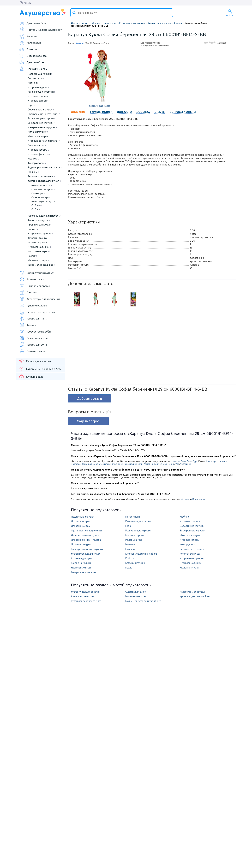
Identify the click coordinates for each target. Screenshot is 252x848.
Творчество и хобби (39, 331)
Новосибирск (130, 464)
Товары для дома (37, 344)
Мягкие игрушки (38, 131)
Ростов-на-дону (151, 464)
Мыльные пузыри (38, 260)
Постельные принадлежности (45, 29)
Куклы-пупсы (39, 193)
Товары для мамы (37, 318)
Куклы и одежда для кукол (44, 180)
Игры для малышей (39, 246)
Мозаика (33, 158)
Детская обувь (35, 62)
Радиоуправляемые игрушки (45, 167)
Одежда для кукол (42, 197)
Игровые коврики (39, 96)
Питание (32, 292)
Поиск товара (74, 12)
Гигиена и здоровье (39, 285)
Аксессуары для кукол (43, 201)
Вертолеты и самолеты (41, 176)
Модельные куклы (41, 185)
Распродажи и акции (38, 361)
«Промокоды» (198, 499)
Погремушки (36, 78)
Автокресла (34, 42)
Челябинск (185, 464)
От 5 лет (36, 209)
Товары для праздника (41, 264)
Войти (229, 15)
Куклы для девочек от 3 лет (86, 601)
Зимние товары (36, 279)
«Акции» (185, 499)
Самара (163, 464)
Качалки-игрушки (38, 237)
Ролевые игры (37, 145)
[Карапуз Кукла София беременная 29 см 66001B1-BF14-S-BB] (99, 76)
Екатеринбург (109, 464)
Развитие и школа (37, 338)
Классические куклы (43, 189)
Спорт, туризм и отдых (40, 272)
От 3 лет (36, 205)
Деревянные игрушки (41, 109)
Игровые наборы (38, 149)
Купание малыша (37, 305)
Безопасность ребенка (41, 311)
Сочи (140, 464)
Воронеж (97, 464)
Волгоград (87, 464)
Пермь (171, 464)
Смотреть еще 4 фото (99, 106)
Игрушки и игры (37, 68)
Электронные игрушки (41, 122)
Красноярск (212, 461)
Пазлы (32, 255)
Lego (31, 105)
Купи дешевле (34, 376)
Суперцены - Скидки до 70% (43, 368)
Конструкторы (37, 163)
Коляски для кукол (39, 220)
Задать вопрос (88, 421)
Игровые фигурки (39, 154)
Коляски (32, 36)
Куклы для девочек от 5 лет (195, 596)
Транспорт (33, 49)
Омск (120, 464)
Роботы (33, 229)
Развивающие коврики (41, 91)
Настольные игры (39, 251)
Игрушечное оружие (40, 233)
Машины (33, 171)
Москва (175, 461)
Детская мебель (36, 23)
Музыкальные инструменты (44, 113)
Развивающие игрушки (42, 118)
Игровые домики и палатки (44, 140)
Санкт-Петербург (189, 461)
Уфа (177, 464)
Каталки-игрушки (38, 242)
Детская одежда (37, 55)
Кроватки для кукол (39, 224)
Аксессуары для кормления (43, 298)
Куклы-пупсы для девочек (85, 591)
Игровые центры (38, 100)
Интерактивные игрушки (42, 127)
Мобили (33, 82)
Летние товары (36, 351)
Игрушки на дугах (38, 87)
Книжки (31, 325)
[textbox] (121, 12)
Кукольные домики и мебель (44, 215)
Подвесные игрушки (40, 73)
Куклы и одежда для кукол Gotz (143, 601)
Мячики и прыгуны (39, 136)
